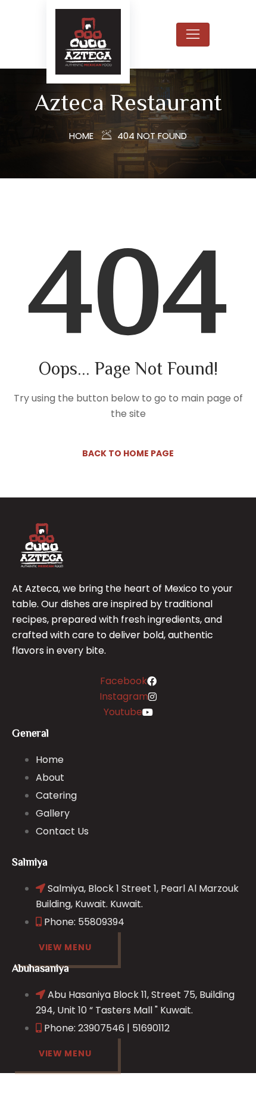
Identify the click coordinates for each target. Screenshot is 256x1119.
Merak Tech (205, 1089)
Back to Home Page (128, 453)
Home (81, 135)
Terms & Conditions (165, 1105)
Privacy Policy (77, 1105)
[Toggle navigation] (193, 35)
